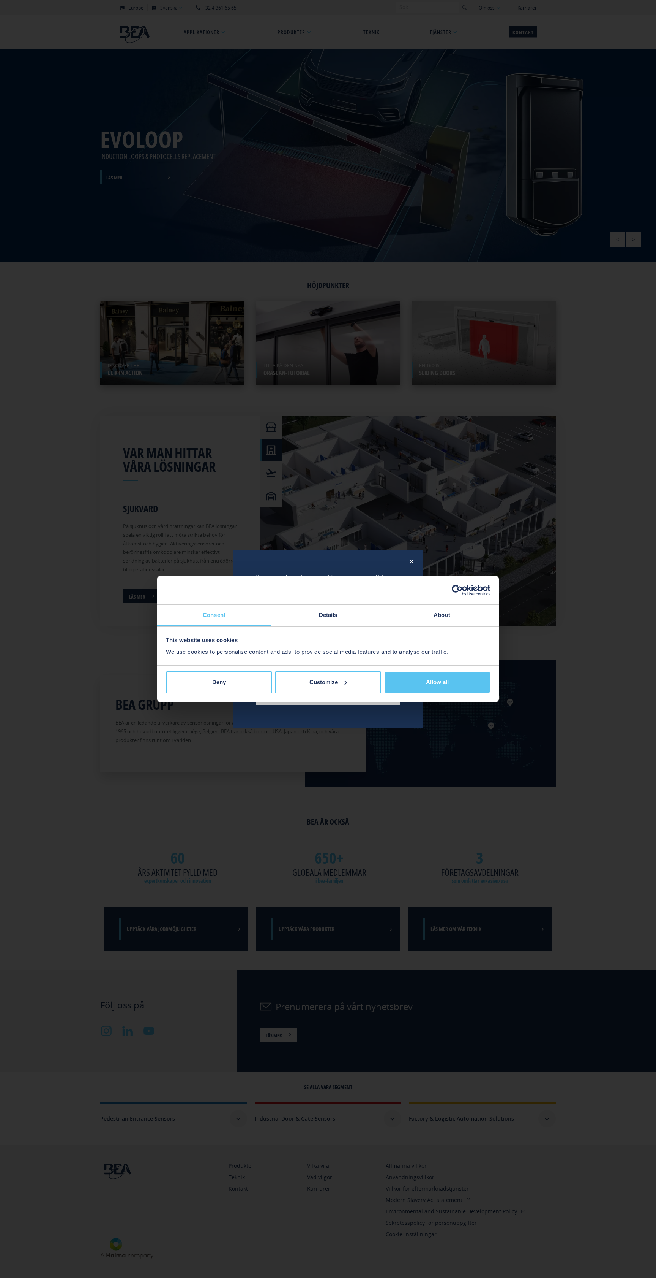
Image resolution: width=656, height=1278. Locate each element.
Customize (323, 682)
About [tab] (442, 615)
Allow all (437, 682)
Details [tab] (328, 615)
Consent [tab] (214, 615)
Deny (219, 682)
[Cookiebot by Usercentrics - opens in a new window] (457, 590)
